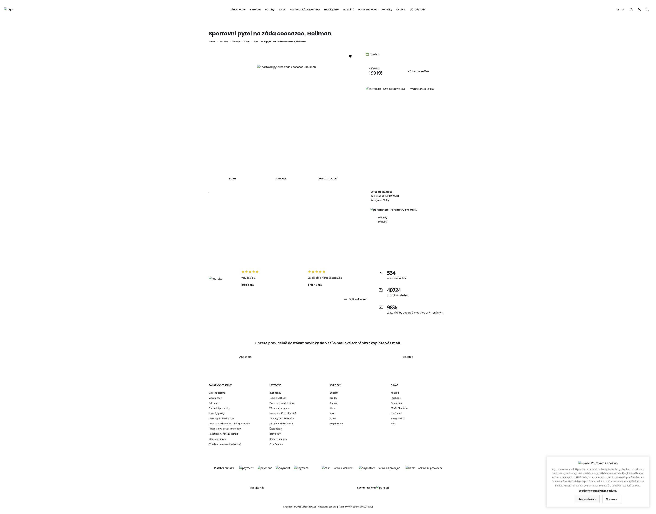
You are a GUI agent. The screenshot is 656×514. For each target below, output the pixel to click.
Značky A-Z (396, 413)
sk (623, 9)
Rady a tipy (275, 433)
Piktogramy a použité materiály (225, 428)
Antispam (245, 357)
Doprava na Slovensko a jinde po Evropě (229, 423)
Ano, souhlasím (587, 499)
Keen (332, 413)
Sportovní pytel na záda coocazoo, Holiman (280, 41)
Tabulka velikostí (277, 397)
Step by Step (336, 423)
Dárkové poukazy (278, 438)
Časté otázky (275, 428)
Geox (332, 408)
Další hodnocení (357, 299)
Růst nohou (275, 392)
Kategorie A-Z (397, 418)
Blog (393, 423)
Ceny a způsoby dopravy (221, 418)
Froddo (334, 397)
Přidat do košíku (418, 71)
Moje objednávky (217, 438)
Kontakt (395, 392)
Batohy (224, 41)
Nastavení (612, 499)
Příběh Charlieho (399, 408)
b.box (333, 418)
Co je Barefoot (276, 444)
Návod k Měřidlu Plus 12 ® (282, 413)
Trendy (236, 41)
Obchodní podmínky (219, 408)
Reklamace (214, 403)
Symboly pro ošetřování (281, 418)
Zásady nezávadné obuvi (282, 403)
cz (618, 9)
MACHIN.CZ (367, 506)
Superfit (334, 392)
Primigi (333, 403)
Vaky (247, 41)
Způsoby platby (217, 413)
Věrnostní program (279, 408)
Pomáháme (396, 403)
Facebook (396, 397)
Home (212, 41)
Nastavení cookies (327, 506)
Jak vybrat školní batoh (281, 423)
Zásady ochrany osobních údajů (225, 444)
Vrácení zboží (215, 397)
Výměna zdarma (217, 392)
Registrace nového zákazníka (223, 433)
